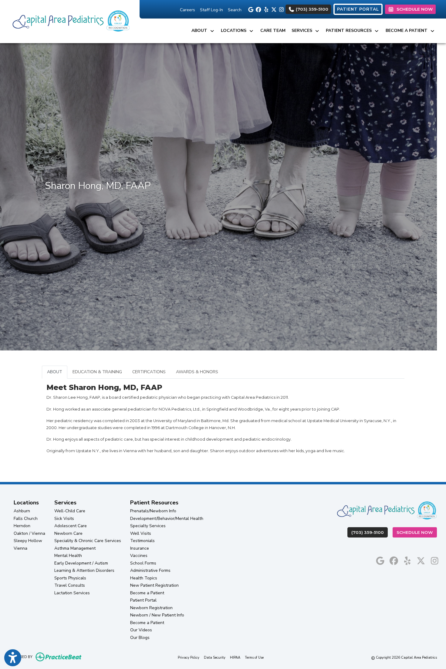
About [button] (200, 30)
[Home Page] (70, 21)
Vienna (20, 548)
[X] (273, 9)
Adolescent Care (70, 526)
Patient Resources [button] (350, 30)
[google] (250, 9)
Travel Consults (69, 585)
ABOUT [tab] (54, 372)
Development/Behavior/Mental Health (166, 518)
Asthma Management (75, 548)
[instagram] (280, 9)
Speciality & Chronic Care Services (87, 541)
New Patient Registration (154, 585)
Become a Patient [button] (408, 30)
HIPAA (235, 657)
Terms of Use (254, 657)
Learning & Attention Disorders (84, 570)
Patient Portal (143, 600)
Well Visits (140, 533)
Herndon (22, 526)
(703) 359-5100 (311, 9)
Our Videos (141, 630)
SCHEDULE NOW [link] (413, 9)
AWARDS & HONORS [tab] (197, 372)
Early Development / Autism (81, 563)
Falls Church (26, 518)
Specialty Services (148, 526)
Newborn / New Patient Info (157, 615)
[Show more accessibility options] (12, 658)
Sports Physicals (70, 578)
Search (235, 10)
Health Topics (143, 578)
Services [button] (303, 30)
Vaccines (138, 555)
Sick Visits (64, 518)
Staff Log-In (211, 10)
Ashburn (22, 511)
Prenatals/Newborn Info (153, 511)
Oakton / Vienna (29, 533)
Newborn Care (68, 533)
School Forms (143, 563)
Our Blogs (140, 637)
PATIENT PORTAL (358, 9)
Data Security (214, 657)
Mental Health (68, 555)
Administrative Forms (150, 570)
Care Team (273, 30)
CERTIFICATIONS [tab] (149, 372)
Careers (187, 10)
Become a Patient (147, 593)
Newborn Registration (151, 608)
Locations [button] (235, 30)
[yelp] (265, 9)
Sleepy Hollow (28, 541)
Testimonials (142, 541)
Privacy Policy (188, 657)
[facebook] (257, 9)
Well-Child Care (69, 511)
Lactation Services (72, 593)
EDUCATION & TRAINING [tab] (97, 372)
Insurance (139, 548)
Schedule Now (417, 532)
